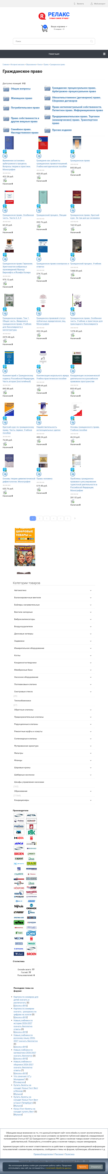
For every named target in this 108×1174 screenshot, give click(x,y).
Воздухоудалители (23, 626)
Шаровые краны (22, 767)
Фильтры (18, 753)
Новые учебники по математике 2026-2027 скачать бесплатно (25, 1053)
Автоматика (20, 590)
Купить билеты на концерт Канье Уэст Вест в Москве (26, 1088)
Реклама (59, 1154)
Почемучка (19, 1082)
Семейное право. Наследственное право (24, 131)
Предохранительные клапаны (29, 717)
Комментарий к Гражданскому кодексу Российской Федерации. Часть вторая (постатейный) (19, 378)
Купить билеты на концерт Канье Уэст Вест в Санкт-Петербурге (26, 1100)
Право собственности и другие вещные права (25, 120)
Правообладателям (43, 1154)
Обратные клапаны (23, 709)
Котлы (17, 655)
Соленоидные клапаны (25, 738)
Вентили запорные (23, 612)
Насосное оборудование (26, 677)
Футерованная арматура (26, 746)
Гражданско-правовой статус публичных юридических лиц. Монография (51, 321)
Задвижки (19, 641)
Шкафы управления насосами (29, 782)
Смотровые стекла (23, 691)
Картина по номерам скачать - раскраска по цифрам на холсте (25, 1011)
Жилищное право (21, 98)
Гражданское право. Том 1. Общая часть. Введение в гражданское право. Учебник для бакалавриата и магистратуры (17, 324)
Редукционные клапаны (26, 724)
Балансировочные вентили (27, 597)
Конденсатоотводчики (25, 662)
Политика (69, 1154)
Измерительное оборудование (29, 648)
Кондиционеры (21, 800)
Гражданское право (80, 160)
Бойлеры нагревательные (27, 605)
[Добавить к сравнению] (5, 156)
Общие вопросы (21, 88)
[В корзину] (5, 180)
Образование (20, 791)
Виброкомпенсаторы (24, 619)
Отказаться (96, 1167)
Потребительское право (25, 107)
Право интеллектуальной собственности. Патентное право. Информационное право (77, 109)
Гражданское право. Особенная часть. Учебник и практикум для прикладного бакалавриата (86, 321)
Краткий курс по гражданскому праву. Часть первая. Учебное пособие (18, 430)
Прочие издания (62, 130)
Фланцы (18, 760)
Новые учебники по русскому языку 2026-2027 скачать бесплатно (26, 1038)
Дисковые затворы (23, 633)
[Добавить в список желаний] (5, 151)
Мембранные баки (23, 670)
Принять (82, 1167)
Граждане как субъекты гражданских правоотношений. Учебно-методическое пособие (51, 163)
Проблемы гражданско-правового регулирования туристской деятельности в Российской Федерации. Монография (83, 484)
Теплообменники (22, 700)
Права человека (44, 478)
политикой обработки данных (58, 1168)
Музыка (18, 1094)
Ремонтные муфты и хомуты (28, 731)
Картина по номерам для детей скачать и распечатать (26, 1000)
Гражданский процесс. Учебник (85, 263)
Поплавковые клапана (25, 684)
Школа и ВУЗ (20, 1005)
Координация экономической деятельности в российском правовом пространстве (85, 378)
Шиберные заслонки (24, 775)
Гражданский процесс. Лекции (51, 215)
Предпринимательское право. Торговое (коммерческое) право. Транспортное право (76, 120)
